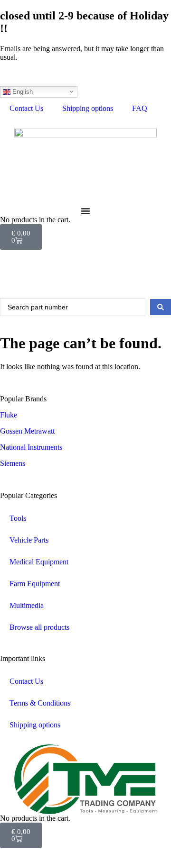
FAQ (139, 108)
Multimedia (27, 605)
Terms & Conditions (40, 703)
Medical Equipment (39, 562)
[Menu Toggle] (85, 211)
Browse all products (39, 627)
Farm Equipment (35, 584)
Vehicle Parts (29, 540)
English (21, 91)
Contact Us (26, 108)
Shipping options (87, 108)
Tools (18, 518)
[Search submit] (160, 307)
